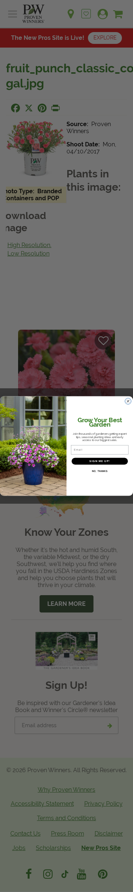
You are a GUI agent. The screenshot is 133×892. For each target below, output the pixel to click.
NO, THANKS (100, 471)
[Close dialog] (128, 401)
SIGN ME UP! (99, 461)
